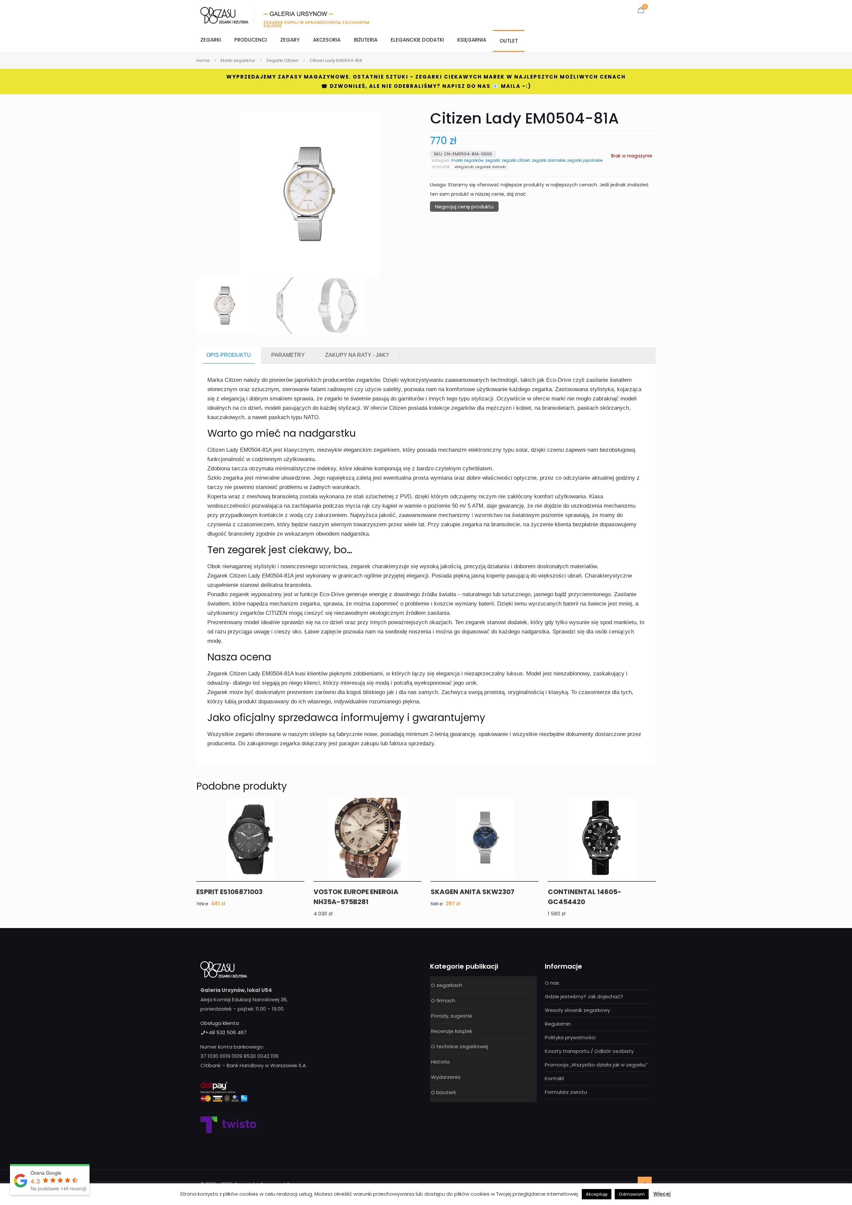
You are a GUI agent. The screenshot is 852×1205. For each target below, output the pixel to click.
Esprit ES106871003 (229, 891)
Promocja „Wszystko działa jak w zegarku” (596, 1064)
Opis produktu (228, 355)
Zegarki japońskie (584, 160)
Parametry (288, 355)
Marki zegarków (238, 60)
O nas (552, 982)
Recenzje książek (451, 1031)
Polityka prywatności (570, 1037)
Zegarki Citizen (282, 60)
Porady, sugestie (451, 1015)
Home (203, 60)
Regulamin (558, 1023)
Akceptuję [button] (596, 1194)
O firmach (443, 1000)
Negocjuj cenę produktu (464, 206)
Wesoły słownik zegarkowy (577, 1010)
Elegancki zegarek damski (480, 166)
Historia (440, 1061)
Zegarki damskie (548, 160)
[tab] (228, 355)
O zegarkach (446, 985)
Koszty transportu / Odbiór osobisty (589, 1051)
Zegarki (492, 160)
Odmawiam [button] (632, 1194)
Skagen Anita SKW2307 (473, 891)
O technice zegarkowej (459, 1046)
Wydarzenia (445, 1077)
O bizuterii (443, 1092)
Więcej (662, 1193)
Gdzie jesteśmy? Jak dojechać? (584, 996)
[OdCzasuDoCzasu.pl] (224, 15)
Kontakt (554, 1078)
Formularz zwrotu (566, 1091)
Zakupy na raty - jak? (357, 355)
